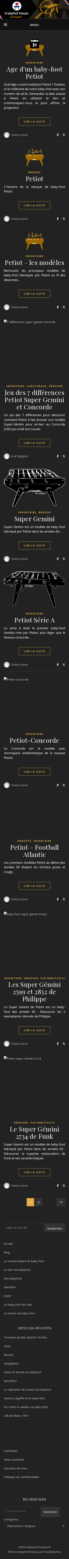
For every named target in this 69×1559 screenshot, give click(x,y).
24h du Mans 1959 (16, 1415)
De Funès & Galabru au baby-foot (26, 1407)
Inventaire (34, 62)
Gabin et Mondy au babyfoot (22, 1372)
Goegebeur (11, 1363)
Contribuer (11, 1451)
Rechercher (54, 1228)
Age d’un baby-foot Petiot (34, 72)
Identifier (10, 1287)
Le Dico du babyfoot (17, 1270)
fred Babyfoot (20, 456)
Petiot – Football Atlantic (34, 850)
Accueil (8, 1243)
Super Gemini (34, 518)
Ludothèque (37, 386)
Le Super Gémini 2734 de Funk (34, 1132)
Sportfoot (10, 1381)
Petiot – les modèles (34, 262)
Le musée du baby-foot (19, 1313)
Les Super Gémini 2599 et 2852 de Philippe (34, 991)
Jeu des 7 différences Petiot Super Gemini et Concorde (35, 399)
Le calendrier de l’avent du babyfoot (27, 1389)
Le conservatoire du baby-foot (24, 1261)
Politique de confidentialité (21, 1477)
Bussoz (9, 1355)
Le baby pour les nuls (18, 1304)
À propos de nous (15, 1468)
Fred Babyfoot (52, 1552)
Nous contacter (14, 1459)
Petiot (35, 178)
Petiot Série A (34, 620)
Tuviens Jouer (19, 135)
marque (34, 172)
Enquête (24, 841)
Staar (7, 1346)
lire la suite (34, 121)
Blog (7, 1252)
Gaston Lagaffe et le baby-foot (24, 1398)
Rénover (56, 386)
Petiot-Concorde (34, 740)
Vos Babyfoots (52, 978)
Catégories (11, 1519)
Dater (8, 1296)
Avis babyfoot (13, 1278)
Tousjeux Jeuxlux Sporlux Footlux (25, 1337)
